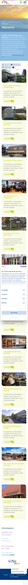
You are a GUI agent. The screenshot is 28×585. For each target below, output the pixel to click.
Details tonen (20, 308)
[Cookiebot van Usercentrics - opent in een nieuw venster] (20, 267)
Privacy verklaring (20, 574)
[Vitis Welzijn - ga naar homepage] (6, 2)
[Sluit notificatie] (25, 568)
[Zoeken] (21, 3)
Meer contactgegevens (8, 546)
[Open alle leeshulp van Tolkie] (13, 67)
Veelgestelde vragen (7, 532)
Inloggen (6, 574)
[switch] (24, 294)
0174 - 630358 (5, 548)
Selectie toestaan (14, 317)
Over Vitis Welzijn (6, 534)
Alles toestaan (14, 312)
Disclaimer (11, 574)
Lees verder (7, 101)
